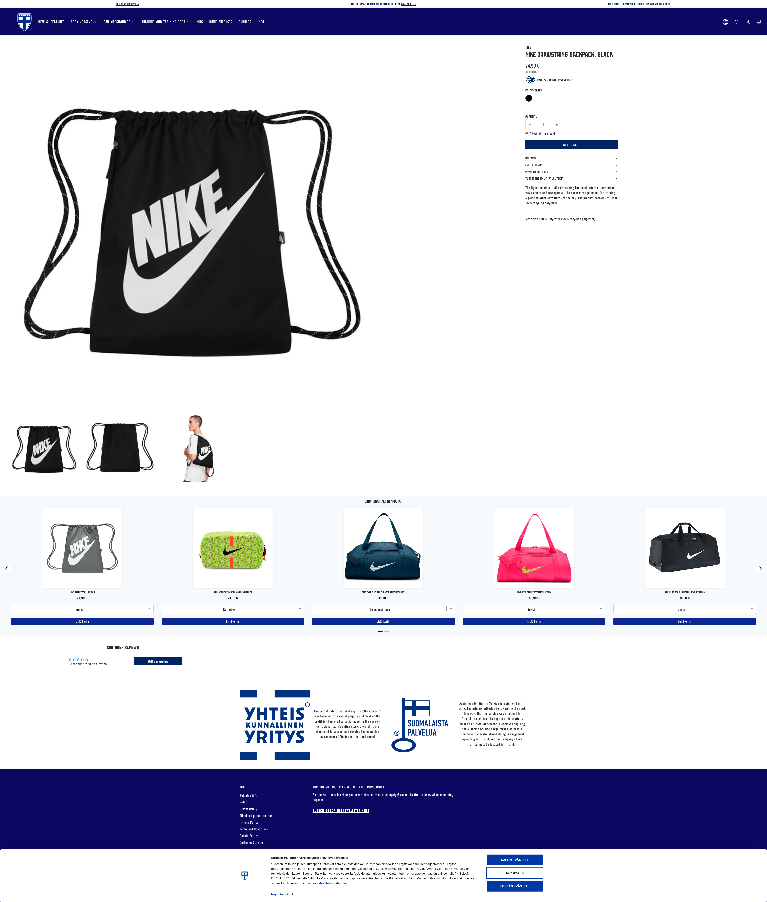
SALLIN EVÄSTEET (515, 860)
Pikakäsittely (248, 808)
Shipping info (248, 795)
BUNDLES (245, 21)
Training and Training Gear (163, 21)
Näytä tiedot (279, 894)
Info (261, 21)
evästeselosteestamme (330, 883)
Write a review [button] (158, 661)
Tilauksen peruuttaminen (256, 815)
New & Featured (51, 21)
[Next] (760, 568)
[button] (8, 22)
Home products (220, 21)
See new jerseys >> (127, 4)
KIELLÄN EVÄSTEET (515, 886)
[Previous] (7, 568)
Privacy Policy (249, 822)
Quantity (531, 116)
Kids (200, 21)
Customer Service (251, 842)
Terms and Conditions (254, 829)
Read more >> (408, 4)
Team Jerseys (82, 21)
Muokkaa (512, 873)
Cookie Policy (249, 835)
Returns (245, 802)
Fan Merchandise (117, 21)
